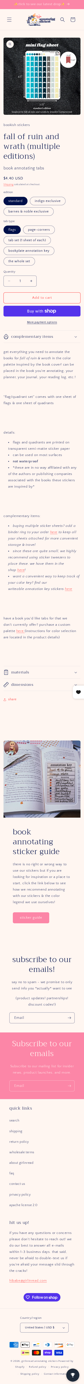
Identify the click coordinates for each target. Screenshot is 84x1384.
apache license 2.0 (23, 1205)
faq (11, 1173)
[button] (9, 19)
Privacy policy (60, 1367)
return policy (19, 1142)
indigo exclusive (48, 201)
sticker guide (31, 918)
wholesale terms (21, 1152)
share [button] (12, 699)
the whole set (19, 261)
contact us (17, 1184)
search (14, 1120)
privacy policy (20, 1195)
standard (15, 201)
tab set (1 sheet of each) (27, 240)
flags (12, 230)
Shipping (9, 184)
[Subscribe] (69, 1017)
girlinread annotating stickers (39, 1361)
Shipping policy (30, 1374)
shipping (15, 1131)
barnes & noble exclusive (28, 211)
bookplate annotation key (28, 251)
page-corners (39, 230)
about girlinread (21, 1163)
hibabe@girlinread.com (28, 1281)
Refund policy (37, 1367)
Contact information (56, 1374)
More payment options (42, 322)
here (53, 532)
